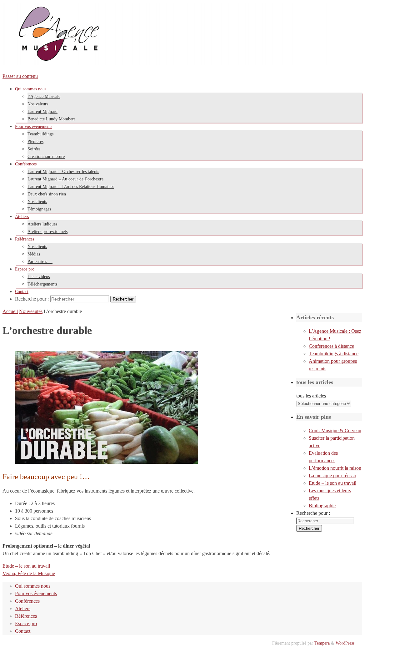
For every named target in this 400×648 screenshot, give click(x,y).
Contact (22, 631)
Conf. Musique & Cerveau (335, 430)
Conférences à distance (331, 346)
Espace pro (26, 623)
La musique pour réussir (332, 475)
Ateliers (22, 608)
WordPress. (346, 642)
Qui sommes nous (32, 586)
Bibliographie (322, 505)
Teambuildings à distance (333, 353)
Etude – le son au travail (26, 566)
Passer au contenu (20, 76)
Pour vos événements (36, 593)
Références (26, 616)
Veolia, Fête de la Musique (28, 573)
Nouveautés (30, 311)
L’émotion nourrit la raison (335, 468)
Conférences (27, 601)
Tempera (322, 642)
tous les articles (311, 395)
